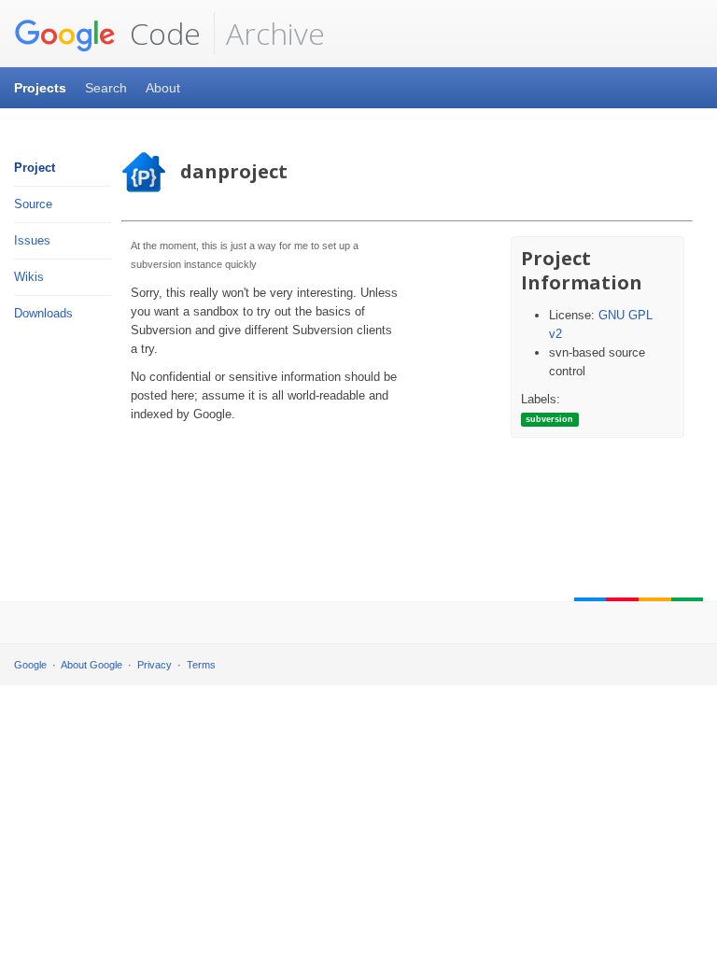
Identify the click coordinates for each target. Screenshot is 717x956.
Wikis (29, 277)
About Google (91, 664)
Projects (40, 87)
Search (106, 87)
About (163, 87)
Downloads (43, 313)
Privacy (154, 664)
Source (33, 204)
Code (161, 33)
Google (30, 664)
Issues (32, 240)
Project (34, 168)
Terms (201, 664)
